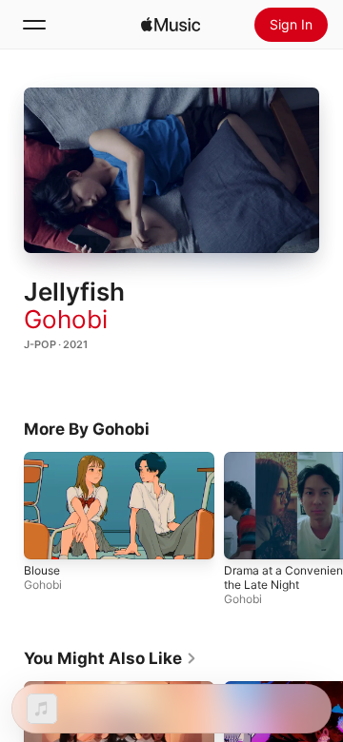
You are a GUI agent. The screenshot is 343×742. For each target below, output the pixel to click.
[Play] (171, 170)
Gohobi (66, 319)
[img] (170, 24)
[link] (110, 658)
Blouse (42, 570)
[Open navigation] (34, 25)
